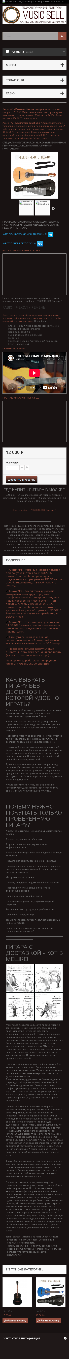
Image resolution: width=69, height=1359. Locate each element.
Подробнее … (41, 321)
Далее (53, 208)
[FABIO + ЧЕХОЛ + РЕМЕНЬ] (17, 1292)
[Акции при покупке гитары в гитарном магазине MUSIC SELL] (34, 2)
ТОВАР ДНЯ (15, 80)
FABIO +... (8, 1311)
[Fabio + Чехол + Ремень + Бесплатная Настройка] (26, 208)
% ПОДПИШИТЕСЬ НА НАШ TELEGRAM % (25, 234)
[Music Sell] (34, 15)
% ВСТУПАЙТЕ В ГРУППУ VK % (19, 243)
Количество (12, 462)
